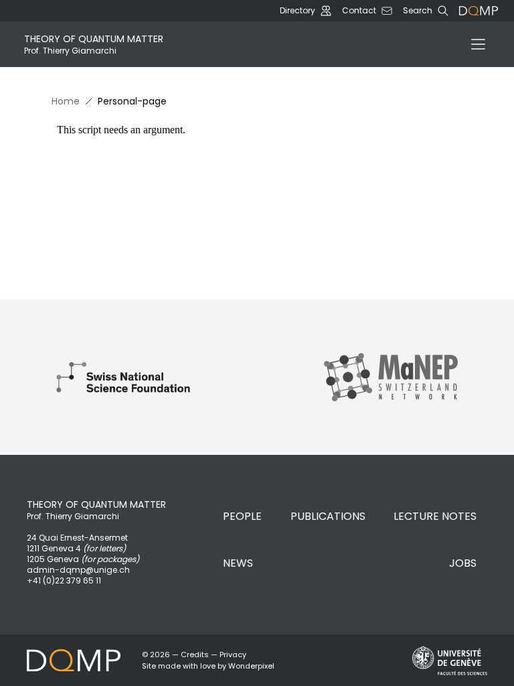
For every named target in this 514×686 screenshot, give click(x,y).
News (238, 563)
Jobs (463, 563)
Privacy (233, 654)
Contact (359, 10)
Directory (297, 10)
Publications (327, 516)
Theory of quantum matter (93, 44)
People (242, 516)
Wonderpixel (251, 666)
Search (417, 10)
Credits (195, 654)
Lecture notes (435, 516)
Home (66, 101)
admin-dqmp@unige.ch (78, 569)
